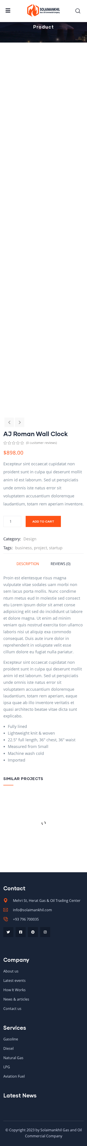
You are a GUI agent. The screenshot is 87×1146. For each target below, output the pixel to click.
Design (29, 538)
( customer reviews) (41, 443)
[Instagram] (45, 932)
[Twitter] (8, 932)
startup (55, 547)
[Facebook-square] (21, 932)
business (23, 547)
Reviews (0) (60, 563)
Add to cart (43, 521)
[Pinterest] (33, 932)
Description (28, 563)
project (40, 547)
